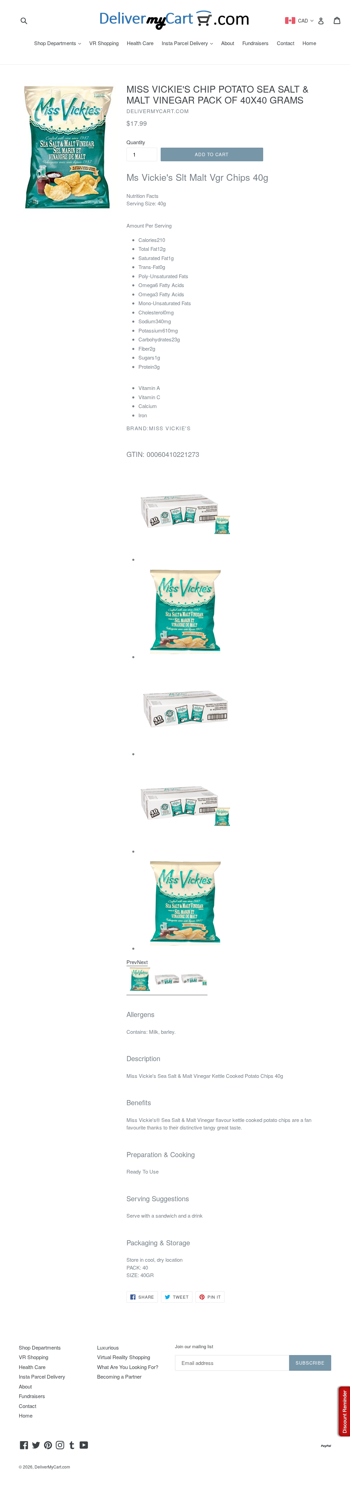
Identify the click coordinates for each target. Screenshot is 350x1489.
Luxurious (108, 1347)
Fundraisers (255, 42)
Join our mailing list (194, 1346)
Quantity (135, 142)
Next (142, 961)
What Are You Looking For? (127, 1366)
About (227, 42)
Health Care (140, 42)
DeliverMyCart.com (52, 1467)
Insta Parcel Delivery (189, 42)
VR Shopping (104, 42)
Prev (131, 961)
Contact (285, 42)
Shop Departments (59, 42)
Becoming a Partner (119, 1376)
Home (309, 42)
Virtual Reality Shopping (123, 1357)
